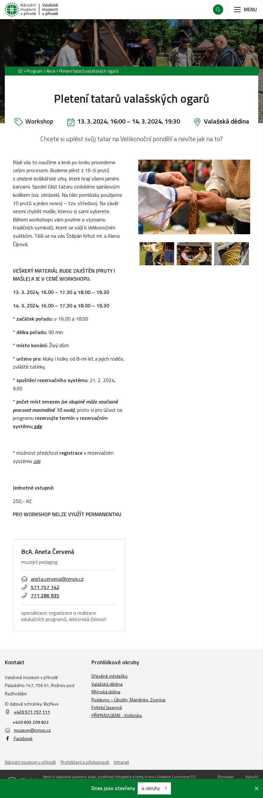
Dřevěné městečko (109, 676)
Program (34, 71)
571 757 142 (45, 587)
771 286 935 (45, 595)
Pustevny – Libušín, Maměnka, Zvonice (128, 699)
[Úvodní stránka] (31, 10)
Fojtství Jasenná (106, 707)
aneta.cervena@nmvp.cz (57, 579)
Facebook (23, 738)
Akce (50, 71)
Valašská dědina (226, 121)
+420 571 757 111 (32, 711)
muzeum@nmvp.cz (32, 730)
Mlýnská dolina (105, 691)
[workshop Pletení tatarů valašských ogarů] (157, 253)
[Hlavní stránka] (20, 71)
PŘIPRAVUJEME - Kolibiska (116, 715)
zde (38, 426)
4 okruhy (151, 788)
